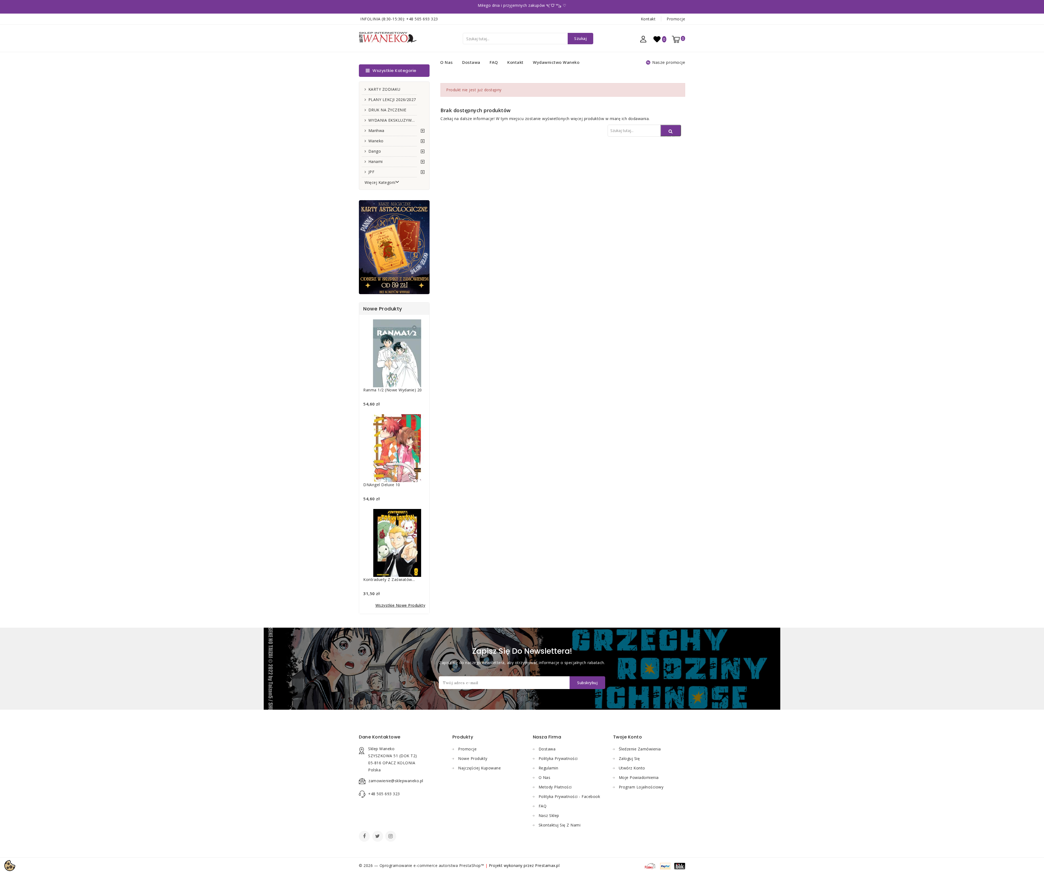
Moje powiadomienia (639, 777)
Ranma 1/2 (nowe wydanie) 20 (392, 389)
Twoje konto (627, 737)
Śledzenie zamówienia (640, 749)
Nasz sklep (549, 815)
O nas (446, 62)
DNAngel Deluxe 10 (381, 484)
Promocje (676, 18)
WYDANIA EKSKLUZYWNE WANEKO (392, 120)
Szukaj (580, 38)
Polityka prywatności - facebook (569, 796)
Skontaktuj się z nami (560, 825)
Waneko (376, 140)
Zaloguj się (629, 758)
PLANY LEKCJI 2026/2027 (392, 99)
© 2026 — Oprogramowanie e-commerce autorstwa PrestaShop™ (422, 865)
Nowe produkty (472, 758)
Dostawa (471, 62)
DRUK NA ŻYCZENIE (387, 109)
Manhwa (376, 130)
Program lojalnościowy (641, 787)
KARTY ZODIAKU (384, 89)
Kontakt (648, 18)
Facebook (365, 837)
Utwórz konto (632, 768)
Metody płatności (555, 787)
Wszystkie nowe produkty (400, 605)
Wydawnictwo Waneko (556, 62)
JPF (371, 171)
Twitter (378, 837)
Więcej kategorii (380, 182)
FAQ (494, 62)
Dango (374, 151)
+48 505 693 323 (422, 18)
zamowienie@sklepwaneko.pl (395, 780)
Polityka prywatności (558, 758)
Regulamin (548, 768)
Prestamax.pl (547, 865)
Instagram (391, 837)
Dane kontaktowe (379, 737)
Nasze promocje (668, 62)
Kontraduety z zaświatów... (389, 579)
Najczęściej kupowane (479, 768)
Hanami (375, 161)
